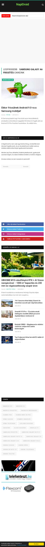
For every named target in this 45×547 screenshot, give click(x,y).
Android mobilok (8, 79)
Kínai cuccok (8, 419)
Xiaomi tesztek (9, 454)
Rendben (36, 544)
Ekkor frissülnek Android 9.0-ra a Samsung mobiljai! (18, 109)
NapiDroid (22, 4)
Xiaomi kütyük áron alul (20, 16)
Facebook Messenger (29, 410)
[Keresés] (43, 5)
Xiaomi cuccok (8, 445)
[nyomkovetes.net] (18, 493)
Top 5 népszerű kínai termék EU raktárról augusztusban (29, 338)
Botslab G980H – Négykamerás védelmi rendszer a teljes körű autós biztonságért (29, 327)
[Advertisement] (22, 41)
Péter (8, 115)
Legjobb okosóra (26, 423)
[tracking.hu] (18, 470)
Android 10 (20, 406)
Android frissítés (10, 410)
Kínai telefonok (9, 423)
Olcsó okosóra (20, 428)
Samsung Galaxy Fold (31, 441)
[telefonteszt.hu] (18, 482)
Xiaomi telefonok (27, 449)
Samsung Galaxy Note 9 (31, 432)
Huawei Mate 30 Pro (23, 415)
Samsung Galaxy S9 (33, 436)
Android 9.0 (7, 406)
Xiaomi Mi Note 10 (9, 449)
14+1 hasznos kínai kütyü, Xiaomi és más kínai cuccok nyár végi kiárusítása (28, 302)
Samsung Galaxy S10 (11, 441)
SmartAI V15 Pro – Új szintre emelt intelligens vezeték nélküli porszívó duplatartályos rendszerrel (27, 314)
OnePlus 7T (34, 428)
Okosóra (6, 428)
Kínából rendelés (23, 419)
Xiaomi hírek (23, 445)
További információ (21, 545)
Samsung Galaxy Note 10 (12, 436)
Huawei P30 (7, 415)
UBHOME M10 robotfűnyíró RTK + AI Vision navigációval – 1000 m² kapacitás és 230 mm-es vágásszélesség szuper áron (22, 283)
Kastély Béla (10, 289)
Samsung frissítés (10, 432)
